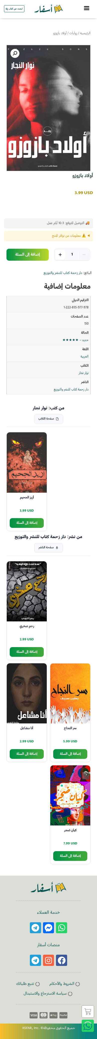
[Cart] (88, 1011)
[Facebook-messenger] (48, 927)
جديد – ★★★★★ (75, 340)
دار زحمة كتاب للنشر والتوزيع (63, 273)
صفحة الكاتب (46, 419)
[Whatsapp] (61, 927)
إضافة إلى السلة (27, 254)
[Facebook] (61, 960)
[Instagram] (48, 960)
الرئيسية (85, 33)
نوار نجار (84, 373)
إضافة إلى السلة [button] (26, 523)
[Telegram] (35, 927)
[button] (14, 53)
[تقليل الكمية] (84, 255)
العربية (85, 356)
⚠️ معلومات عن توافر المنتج (69, 236)
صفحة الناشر (46, 547)
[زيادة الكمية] (60, 255)
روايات (73, 33)
